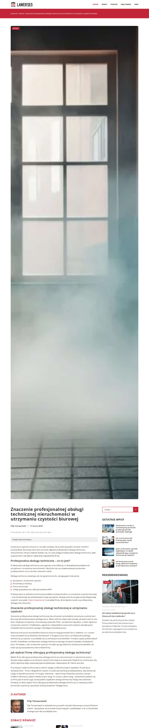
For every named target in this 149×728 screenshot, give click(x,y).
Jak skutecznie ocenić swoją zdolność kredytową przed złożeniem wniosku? (126, 563)
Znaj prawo (126, 4)
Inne (136, 4)
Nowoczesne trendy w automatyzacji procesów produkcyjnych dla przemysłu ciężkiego (126, 528)
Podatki (114, 4)
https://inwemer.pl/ (36, 600)
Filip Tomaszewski (18, 526)
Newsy (104, 4)
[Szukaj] (135, 509)
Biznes (95, 4)
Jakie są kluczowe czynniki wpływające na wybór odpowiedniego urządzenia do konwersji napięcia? (127, 552)
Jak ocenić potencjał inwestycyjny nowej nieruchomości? (124, 540)
